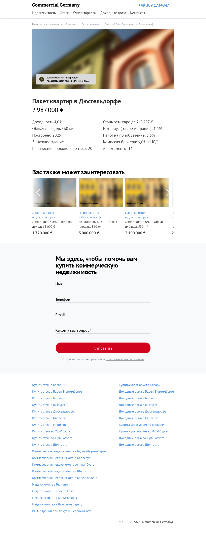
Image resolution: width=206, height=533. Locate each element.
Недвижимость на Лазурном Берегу (57, 504)
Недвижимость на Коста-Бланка (54, 498)
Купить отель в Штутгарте (49, 444)
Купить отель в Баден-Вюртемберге (57, 391)
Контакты (137, 12)
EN (119, 522)
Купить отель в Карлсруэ (49, 418)
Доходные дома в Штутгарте (139, 444)
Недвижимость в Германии (51, 484)
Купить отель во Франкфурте (52, 438)
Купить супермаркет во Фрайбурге (143, 431)
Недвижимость (44, 12)
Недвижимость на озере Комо (53, 491)
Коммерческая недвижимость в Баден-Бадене (64, 478)
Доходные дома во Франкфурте (141, 438)
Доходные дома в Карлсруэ (138, 418)
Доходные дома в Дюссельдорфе (142, 411)
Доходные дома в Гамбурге (138, 405)
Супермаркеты (84, 12)
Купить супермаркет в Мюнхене (141, 425)
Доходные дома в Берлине (138, 398)
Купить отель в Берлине (48, 398)
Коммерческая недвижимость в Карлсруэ (61, 458)
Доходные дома (113, 12)
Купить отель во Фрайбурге (51, 431)
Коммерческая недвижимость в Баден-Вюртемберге (69, 451)
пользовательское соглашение (125, 359)
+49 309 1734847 (153, 5)
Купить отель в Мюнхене (49, 425)
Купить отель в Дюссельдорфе (53, 411)
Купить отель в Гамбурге (49, 405)
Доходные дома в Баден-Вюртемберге (146, 391)
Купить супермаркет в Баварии (140, 385)
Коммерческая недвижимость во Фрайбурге (63, 464)
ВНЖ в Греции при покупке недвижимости (62, 511)
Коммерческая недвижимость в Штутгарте (61, 471)
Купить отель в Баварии (48, 385)
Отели (64, 12)
